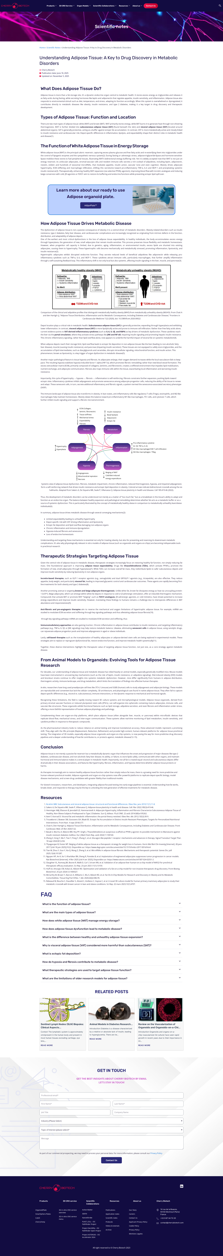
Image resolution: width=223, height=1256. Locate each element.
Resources (123, 6)
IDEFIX (84, 1214)
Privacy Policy (156, 1153)
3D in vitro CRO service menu (68, 1217)
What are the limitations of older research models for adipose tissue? (84, 978)
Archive (109, 1230)
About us (136, 6)
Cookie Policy (134, 1226)
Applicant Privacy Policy (138, 1222)
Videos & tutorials (112, 1226)
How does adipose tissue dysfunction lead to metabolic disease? (82, 928)
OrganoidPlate (41, 1210)
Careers (132, 1214)
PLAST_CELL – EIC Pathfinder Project (89, 1223)
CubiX (37, 1218)
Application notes (112, 1214)
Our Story (132, 1210)
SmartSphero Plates (43, 1214)
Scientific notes (111, 1218)
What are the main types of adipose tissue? (69, 912)
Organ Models (83, 6)
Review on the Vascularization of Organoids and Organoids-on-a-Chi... (159, 1026)
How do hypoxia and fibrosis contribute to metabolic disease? (80, 961)
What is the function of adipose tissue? (66, 904)
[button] (219, 6)
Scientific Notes (53, 47)
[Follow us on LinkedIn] (182, 1186)
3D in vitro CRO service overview (68, 1211)
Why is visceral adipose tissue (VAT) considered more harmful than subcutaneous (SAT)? (96, 945)
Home (42, 47)
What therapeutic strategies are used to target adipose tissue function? (86, 970)
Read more (47, 1045)
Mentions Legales (136, 1234)
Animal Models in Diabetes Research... (111, 1024)
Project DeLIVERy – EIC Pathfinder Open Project (91, 1229)
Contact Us (151, 6)
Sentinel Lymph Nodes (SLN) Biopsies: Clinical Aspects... (62, 1026)
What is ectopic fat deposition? (61, 953)
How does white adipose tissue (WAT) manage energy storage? (81, 920)
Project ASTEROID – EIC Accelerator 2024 (91, 1236)
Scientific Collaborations (103, 6)
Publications (110, 1210)
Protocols (109, 1222)
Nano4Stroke (87, 1218)
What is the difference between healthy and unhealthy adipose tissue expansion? (92, 937)
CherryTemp (40, 1222)
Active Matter (87, 1210)
